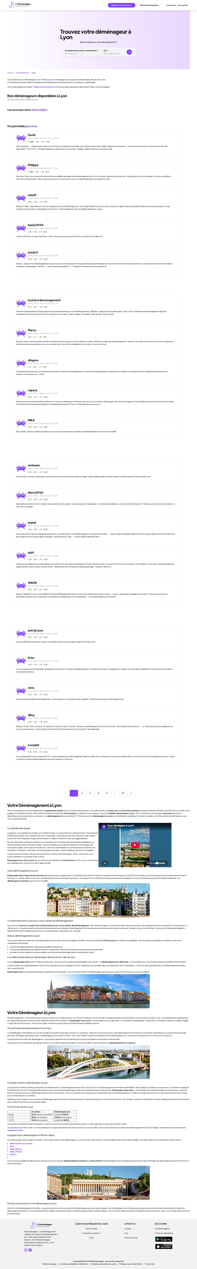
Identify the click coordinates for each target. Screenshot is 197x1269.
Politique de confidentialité (130, 1264)
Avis (126, 1233)
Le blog (127, 1228)
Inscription (183, 5)
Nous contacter (131, 1237)
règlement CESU (15, 1130)
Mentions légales (50, 1264)
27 (123, 793)
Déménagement (22, 73)
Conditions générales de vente (103, 1264)
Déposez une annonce (44, 87)
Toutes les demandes (164, 1233)
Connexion (171, 5)
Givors (13, 1154)
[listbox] (98, 117)
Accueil (10, 73)
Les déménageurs (162, 1228)
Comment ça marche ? (91, 1233)
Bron (12, 1146)
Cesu (91, 1237)
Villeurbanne (16, 1149)
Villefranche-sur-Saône (21, 1143)
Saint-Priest (16, 1151)
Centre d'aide (91, 1228)
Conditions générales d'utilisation (74, 1264)
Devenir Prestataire (149, 5)
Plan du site (150, 1264)
